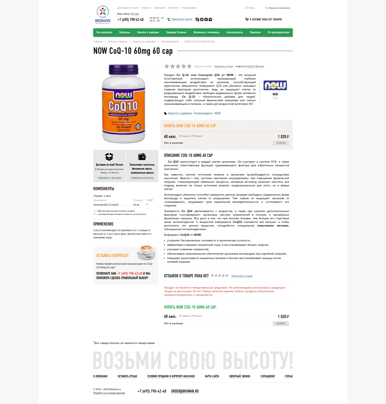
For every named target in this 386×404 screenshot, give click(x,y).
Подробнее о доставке (109, 177)
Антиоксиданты (203, 113)
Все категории (104, 32)
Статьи (289, 376)
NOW (275, 94)
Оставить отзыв (127, 376)
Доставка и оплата (128, 7)
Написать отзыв (223, 66)
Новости (146, 7)
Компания (159, 7)
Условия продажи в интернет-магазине (171, 376)
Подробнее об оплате (142, 177)
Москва (135, 13)
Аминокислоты (235, 32)
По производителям (278, 32)
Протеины (124, 32)
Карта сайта (212, 376)
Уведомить (281, 143)
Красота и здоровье (148, 32)
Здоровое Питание (176, 32)
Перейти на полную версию (109, 393)
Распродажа (189, 7)
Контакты (173, 7)
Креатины (255, 32)
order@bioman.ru (185, 391)
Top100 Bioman (255, 66)
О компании (100, 376)
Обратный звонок (239, 376)
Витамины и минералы (206, 32)
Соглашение (268, 376)
